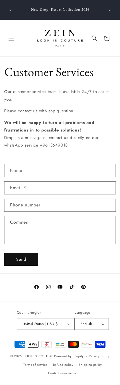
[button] (11, 38)
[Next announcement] (110, 10)
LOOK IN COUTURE (38, 356)
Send (21, 259)
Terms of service (35, 364)
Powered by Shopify (69, 356)
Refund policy (63, 364)
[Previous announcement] (10, 10)
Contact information (63, 373)
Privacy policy (99, 356)
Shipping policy (90, 364)
